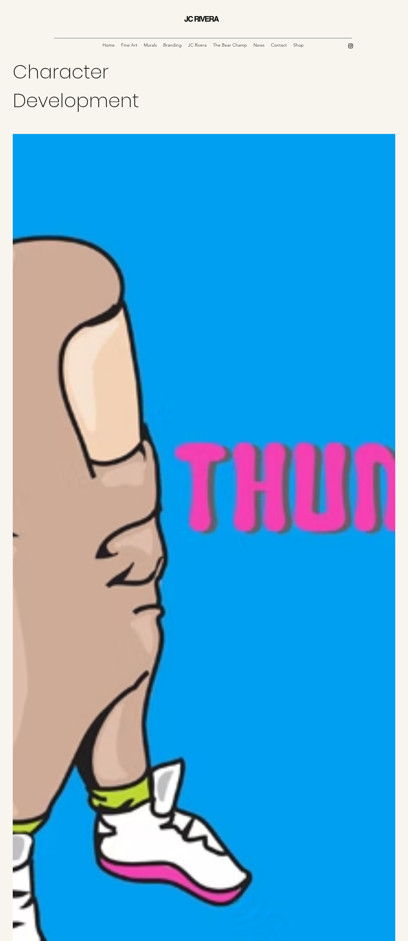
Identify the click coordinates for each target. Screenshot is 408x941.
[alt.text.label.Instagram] (350, 46)
